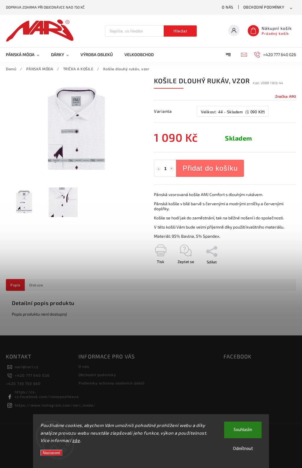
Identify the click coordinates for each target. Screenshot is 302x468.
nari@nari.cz (26, 366)
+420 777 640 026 (32, 375)
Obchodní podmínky (264, 7)
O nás (227, 7)
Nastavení (51, 453)
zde (76, 440)
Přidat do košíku (210, 168)
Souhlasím (243, 430)
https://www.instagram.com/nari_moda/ (55, 405)
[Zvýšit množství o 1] (171, 169)
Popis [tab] (15, 285)
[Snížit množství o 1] (158, 169)
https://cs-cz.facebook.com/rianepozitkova (47, 394)
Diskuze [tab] (36, 285)
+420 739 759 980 (23, 383)
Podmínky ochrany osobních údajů (111, 383)
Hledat (180, 31)
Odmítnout (243, 449)
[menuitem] (25, 54)
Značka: (285, 96)
